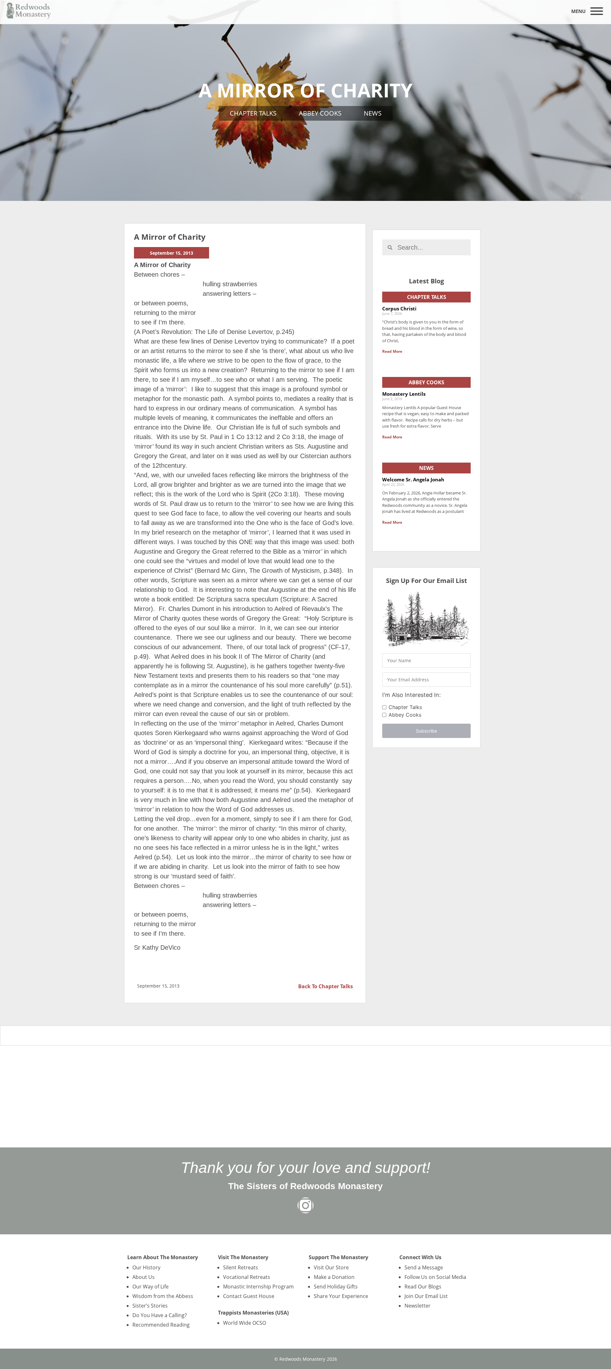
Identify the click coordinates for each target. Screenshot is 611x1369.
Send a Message (423, 1267)
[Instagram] (305, 1205)
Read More (392, 351)
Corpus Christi (399, 308)
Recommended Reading (161, 1324)
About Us (143, 1276)
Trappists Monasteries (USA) (253, 1312)
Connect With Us (420, 1257)
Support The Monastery (338, 1257)
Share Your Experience (341, 1296)
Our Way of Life (150, 1286)
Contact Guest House (248, 1296)
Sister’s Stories (150, 1305)
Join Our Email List (426, 1296)
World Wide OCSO (244, 1322)
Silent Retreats (240, 1267)
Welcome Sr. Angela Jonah (413, 479)
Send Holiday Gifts (336, 1286)
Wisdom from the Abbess (162, 1296)
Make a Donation (334, 1276)
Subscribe (426, 731)
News (373, 113)
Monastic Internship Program (258, 1286)
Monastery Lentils (403, 394)
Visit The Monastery (243, 1257)
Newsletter (417, 1305)
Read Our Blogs (422, 1286)
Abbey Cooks (320, 113)
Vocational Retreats (246, 1276)
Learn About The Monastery (162, 1257)
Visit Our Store (331, 1267)
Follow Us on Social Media (435, 1276)
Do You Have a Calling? (159, 1315)
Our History (146, 1267)
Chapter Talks (253, 113)
